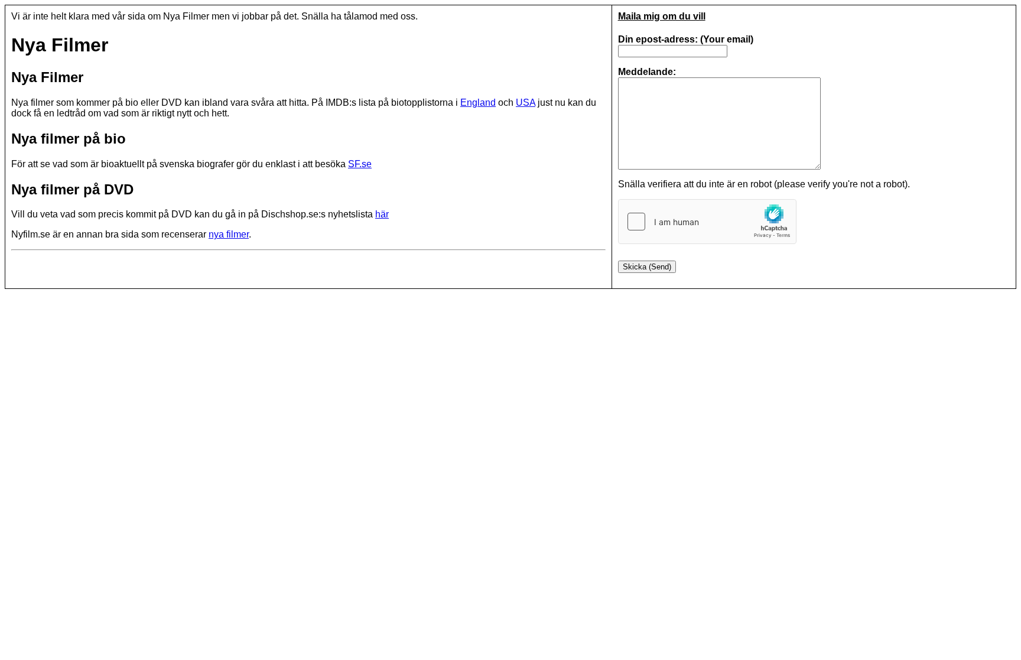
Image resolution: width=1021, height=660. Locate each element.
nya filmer (229, 234)
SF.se (360, 164)
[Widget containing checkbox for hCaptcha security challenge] (707, 221)
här (382, 214)
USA (525, 102)
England (478, 102)
